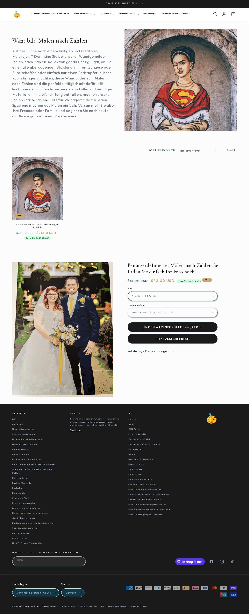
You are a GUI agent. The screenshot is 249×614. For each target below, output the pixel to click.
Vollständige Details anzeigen (148, 351)
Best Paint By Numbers (140, 459)
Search (132, 419)
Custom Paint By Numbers (30, 606)
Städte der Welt (20, 498)
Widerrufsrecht (68, 606)
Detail (131, 289)
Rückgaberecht (20, 449)
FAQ (14, 419)
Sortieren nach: (162, 150)
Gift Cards (134, 429)
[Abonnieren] (81, 560)
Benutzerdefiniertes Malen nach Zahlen (33, 464)
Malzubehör (18, 493)
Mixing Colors (19, 538)
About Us (133, 424)
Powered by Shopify (50, 606)
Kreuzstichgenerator (23, 503)
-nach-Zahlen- (36, 100)
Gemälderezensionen (24, 518)
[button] (84, 14)
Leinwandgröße (136, 305)
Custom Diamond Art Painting (144, 444)
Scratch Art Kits (137, 434)
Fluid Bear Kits (136, 449)
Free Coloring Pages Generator (145, 514)
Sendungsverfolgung (23, 434)
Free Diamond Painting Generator (147, 504)
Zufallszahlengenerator (25, 528)
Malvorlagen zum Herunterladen (30, 513)
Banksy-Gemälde (21, 482)
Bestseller (17, 488)
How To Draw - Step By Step (27, 543)
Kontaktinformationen (117, 606)
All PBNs (133, 454)
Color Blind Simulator (140, 479)
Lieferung (17, 424)
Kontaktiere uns (20, 454)
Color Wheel (135, 469)
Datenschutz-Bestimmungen (27, 439)
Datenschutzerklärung (88, 606)
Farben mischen (21, 533)
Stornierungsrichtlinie (139, 606)
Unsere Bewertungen (23, 429)
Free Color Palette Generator (144, 489)
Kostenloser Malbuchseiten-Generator (33, 523)
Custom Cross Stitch (139, 439)
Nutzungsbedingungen (24, 444)
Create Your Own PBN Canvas (144, 499)
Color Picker (135, 474)
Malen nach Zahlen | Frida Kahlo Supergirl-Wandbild (37, 226)
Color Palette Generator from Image (148, 494)
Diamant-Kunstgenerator (26, 508)
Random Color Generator (142, 484)
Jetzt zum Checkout (172, 339)
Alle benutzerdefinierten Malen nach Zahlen (32, 471)
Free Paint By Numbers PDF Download (149, 509)
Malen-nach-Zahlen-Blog (26, 459)
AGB (102, 606)
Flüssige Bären (20, 477)
